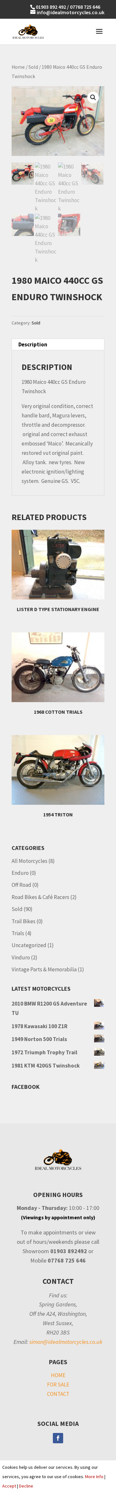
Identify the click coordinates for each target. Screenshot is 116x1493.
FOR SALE (58, 1384)
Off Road (21, 884)
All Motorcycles (29, 860)
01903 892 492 (51, 7)
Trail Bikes (23, 921)
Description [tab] (32, 344)
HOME (58, 1375)
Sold (33, 67)
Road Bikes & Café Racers (40, 897)
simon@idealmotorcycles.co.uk (65, 1341)
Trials (18, 933)
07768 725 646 (85, 7)
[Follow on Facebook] (58, 1438)
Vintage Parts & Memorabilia (44, 969)
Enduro (20, 872)
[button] (93, 97)
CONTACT (58, 1393)
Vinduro (21, 957)
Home (18, 67)
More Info (94, 1476)
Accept (9, 1486)
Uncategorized (29, 945)
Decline (26, 1486)
